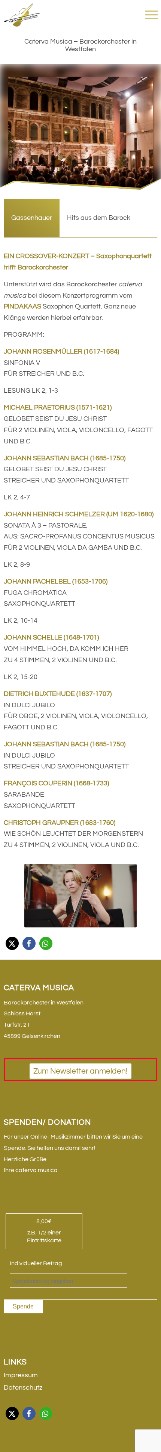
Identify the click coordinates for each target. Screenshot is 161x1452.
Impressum (21, 1375)
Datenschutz (23, 1387)
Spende (23, 1306)
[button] (12, 943)
